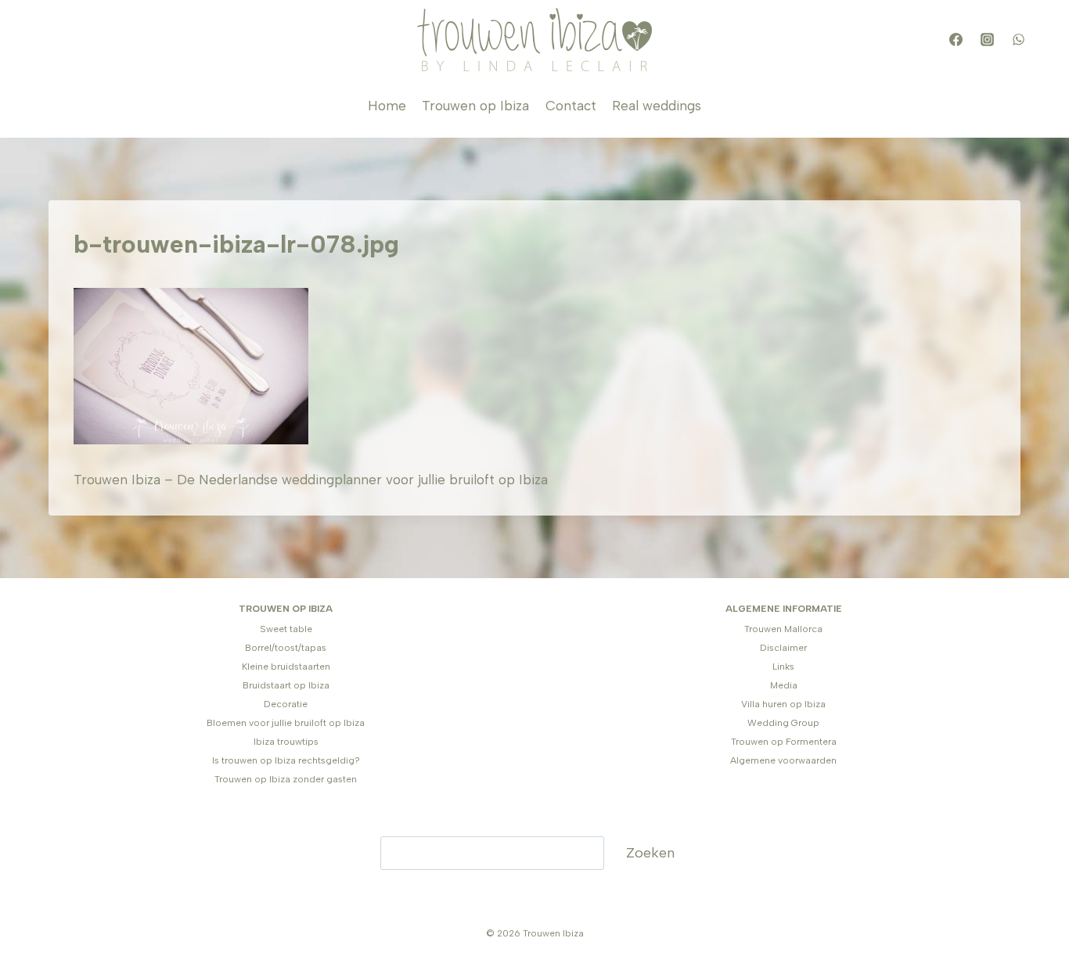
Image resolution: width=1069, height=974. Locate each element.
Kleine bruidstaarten (286, 666)
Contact (570, 105)
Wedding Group (783, 722)
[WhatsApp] (1018, 40)
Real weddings (656, 105)
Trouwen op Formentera (784, 741)
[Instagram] (987, 40)
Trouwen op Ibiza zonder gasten (285, 779)
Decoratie (286, 704)
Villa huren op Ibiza (783, 704)
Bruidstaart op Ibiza (286, 685)
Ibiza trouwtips (286, 741)
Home (387, 105)
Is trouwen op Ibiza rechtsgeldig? (286, 760)
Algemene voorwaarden (783, 760)
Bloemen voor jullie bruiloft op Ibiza (286, 722)
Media (783, 685)
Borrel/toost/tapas (285, 647)
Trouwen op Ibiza (475, 105)
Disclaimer (783, 647)
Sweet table (286, 629)
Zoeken (650, 852)
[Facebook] (955, 40)
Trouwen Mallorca (783, 629)
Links (783, 666)
